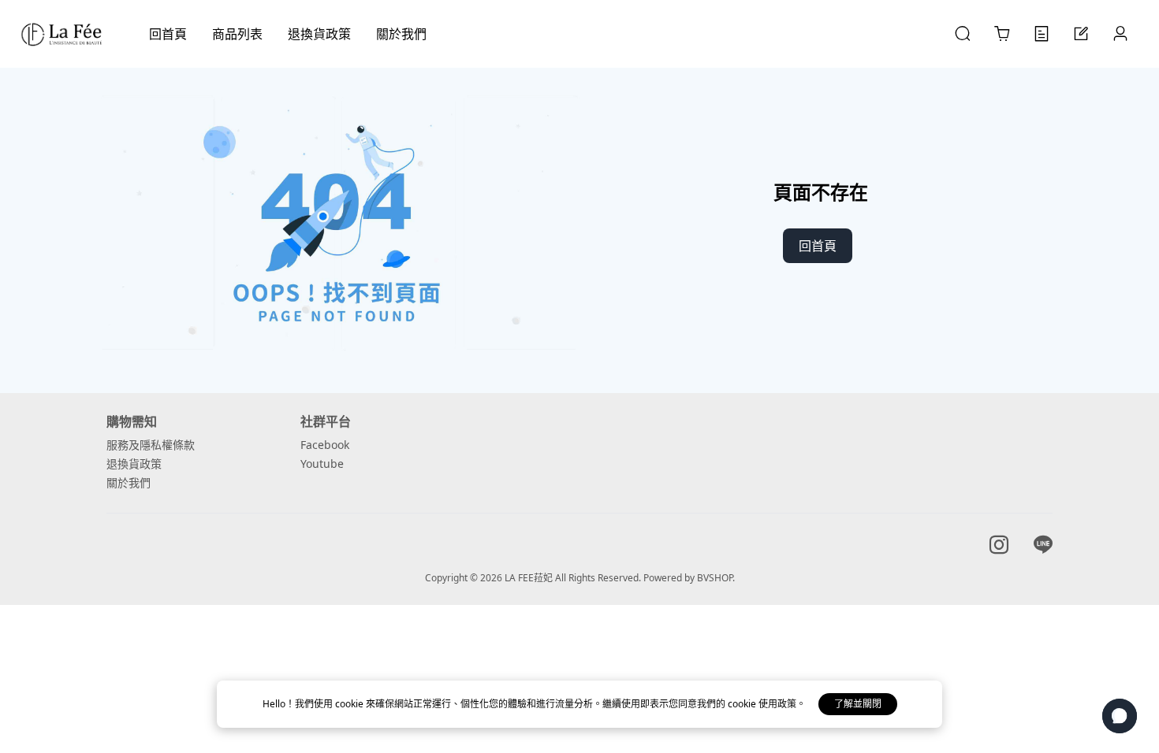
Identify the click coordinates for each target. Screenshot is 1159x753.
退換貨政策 (134, 463)
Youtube (322, 463)
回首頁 (818, 245)
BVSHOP (714, 577)
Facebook (324, 444)
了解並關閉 (857, 703)
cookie (350, 703)
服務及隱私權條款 (150, 444)
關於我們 (128, 482)
